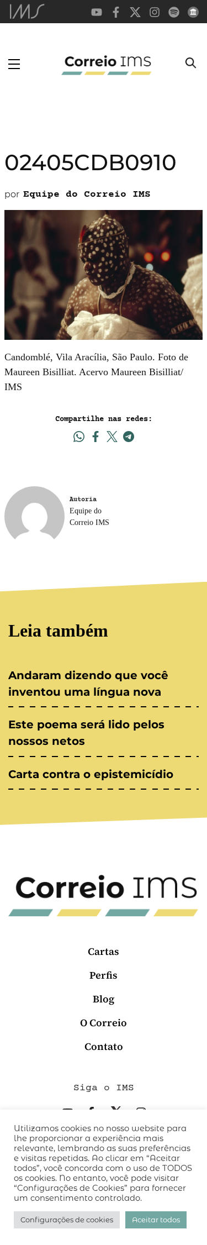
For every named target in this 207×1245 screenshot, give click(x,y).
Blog (103, 999)
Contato (103, 1046)
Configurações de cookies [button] (66, 1219)
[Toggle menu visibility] (14, 64)
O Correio (103, 1022)
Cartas (103, 951)
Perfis (103, 975)
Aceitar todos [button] (156, 1219)
